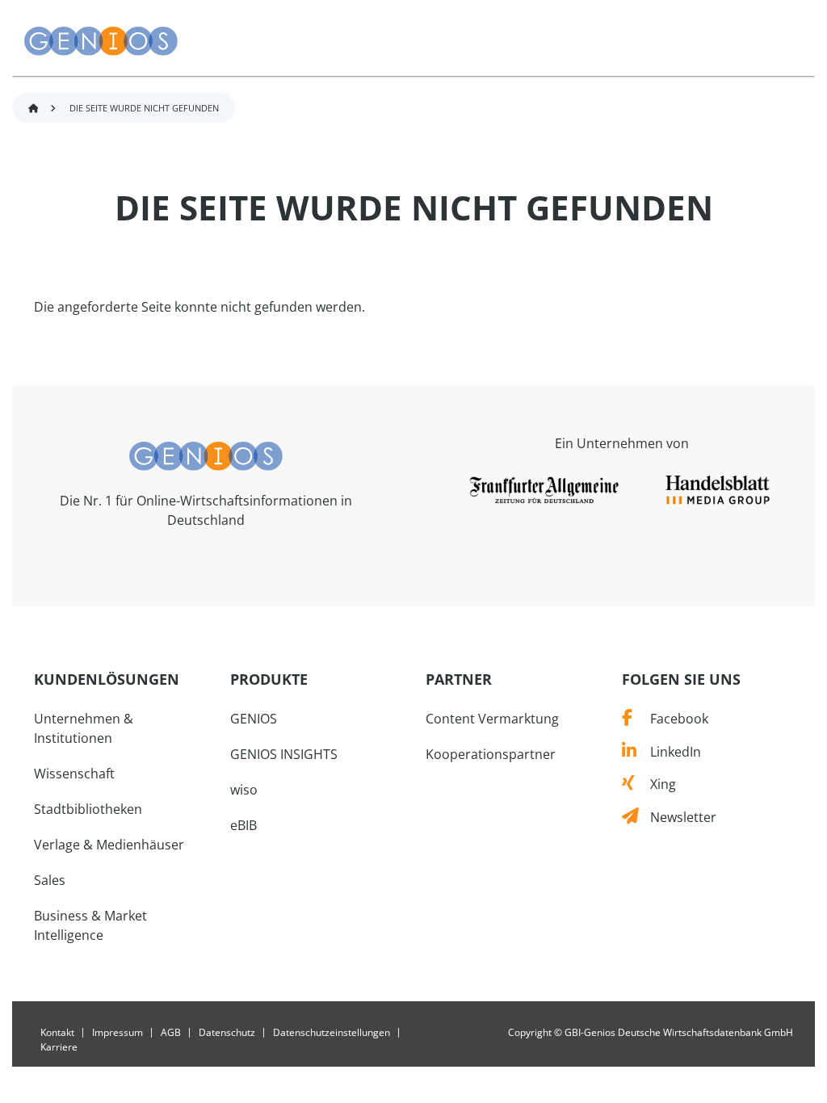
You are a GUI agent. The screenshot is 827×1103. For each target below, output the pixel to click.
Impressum (117, 1033)
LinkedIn (668, 752)
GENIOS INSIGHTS (284, 754)
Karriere (59, 1047)
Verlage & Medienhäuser (109, 844)
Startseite (33, 108)
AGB (171, 1033)
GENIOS (253, 719)
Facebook (670, 719)
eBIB (243, 825)
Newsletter (677, 817)
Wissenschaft (74, 773)
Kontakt (57, 1033)
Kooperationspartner (491, 754)
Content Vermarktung (492, 719)
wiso (244, 790)
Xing (655, 784)
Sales (49, 880)
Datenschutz (227, 1033)
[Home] (206, 454)
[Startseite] (101, 41)
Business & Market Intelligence (90, 925)
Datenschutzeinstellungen (331, 1033)
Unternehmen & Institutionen (83, 728)
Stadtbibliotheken (88, 809)
